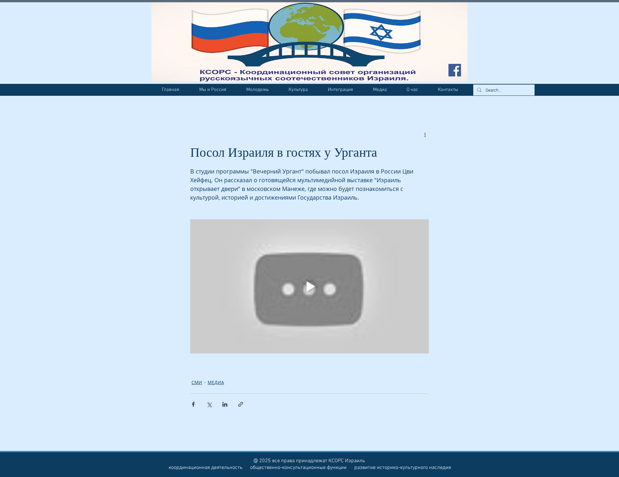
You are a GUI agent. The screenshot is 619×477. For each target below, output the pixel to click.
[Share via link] (241, 404)
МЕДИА (216, 382)
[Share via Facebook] (193, 404)
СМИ (197, 382)
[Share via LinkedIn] (225, 404)
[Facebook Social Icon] (454, 70)
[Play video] (309, 286)
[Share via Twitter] (209, 404)
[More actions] (425, 135)
